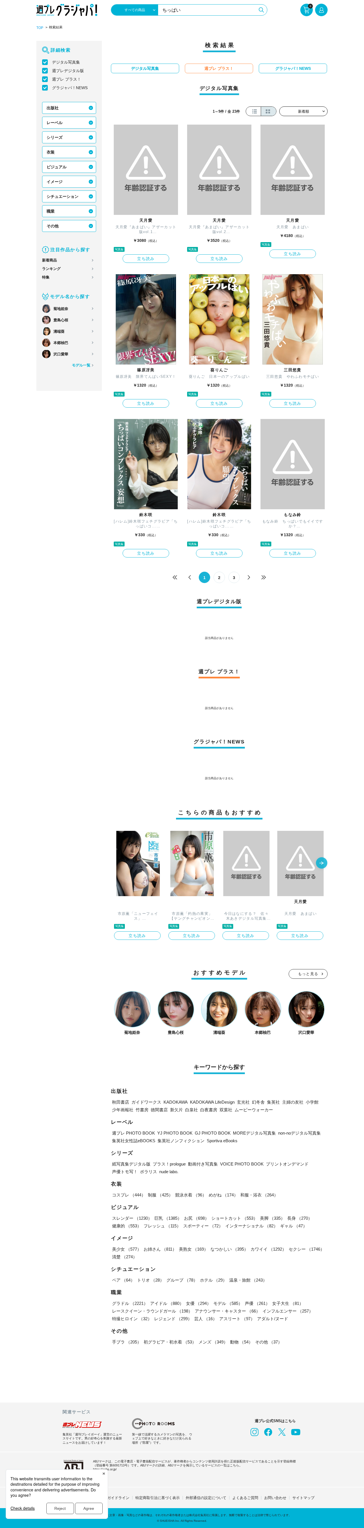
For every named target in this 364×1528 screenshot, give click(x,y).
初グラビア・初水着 (170, 1342)
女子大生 (287, 1303)
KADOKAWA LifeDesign (212, 1102)
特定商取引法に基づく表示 (157, 1498)
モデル (228, 1303)
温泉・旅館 (248, 1280)
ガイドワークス (146, 1102)
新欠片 (176, 1109)
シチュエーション (62, 196)
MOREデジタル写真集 (254, 1133)
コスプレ (129, 1194)
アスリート (237, 1318)
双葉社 (226, 1109)
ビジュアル (57, 167)
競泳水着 (190, 1194)
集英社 (273, 1102)
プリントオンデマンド (287, 1164)
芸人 (205, 1318)
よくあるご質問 (245, 1498)
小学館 (312, 1102)
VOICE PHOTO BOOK (242, 1164)
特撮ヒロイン (132, 1318)
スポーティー (203, 1225)
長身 (299, 1218)
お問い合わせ (275, 1498)
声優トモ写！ (125, 1171)
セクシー (306, 1249)
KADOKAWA (176, 1102)
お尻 (196, 1218)
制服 (160, 1194)
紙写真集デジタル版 (131, 1164)
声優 (257, 1303)
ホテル (213, 1280)
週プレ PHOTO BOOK (133, 1133)
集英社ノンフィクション (181, 1140)
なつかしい (229, 1249)
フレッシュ (162, 1225)
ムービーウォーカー (254, 1109)
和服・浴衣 (259, 1194)
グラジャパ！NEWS (70, 87)
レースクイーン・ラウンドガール (152, 1311)
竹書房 (142, 1109)
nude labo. (168, 1171)
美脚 (272, 1218)
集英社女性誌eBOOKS (133, 1140)
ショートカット (234, 1218)
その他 (53, 226)
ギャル (293, 1225)
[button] (322, 863)
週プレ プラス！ (66, 79)
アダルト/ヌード (272, 1318)
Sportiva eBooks (222, 1140)
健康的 (126, 1225)
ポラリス (148, 1171)
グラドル (130, 1303)
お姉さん (160, 1249)
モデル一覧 (81, 365)
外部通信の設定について (206, 1498)
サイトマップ (303, 1498)
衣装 (51, 152)
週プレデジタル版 (68, 70)
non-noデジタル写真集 (299, 1133)
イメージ (55, 181)
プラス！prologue (169, 1164)
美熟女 (193, 1249)
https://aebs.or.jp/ (105, 1469)
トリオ (150, 1280)
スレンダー (132, 1218)
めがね (223, 1194)
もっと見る (308, 974)
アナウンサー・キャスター (227, 1311)
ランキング (51, 269)
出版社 (53, 108)
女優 (198, 1303)
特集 (45, 277)
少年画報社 (122, 1109)
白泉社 (191, 1109)
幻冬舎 (258, 1102)
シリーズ (55, 137)
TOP (39, 28)
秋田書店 (120, 1102)
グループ (182, 1280)
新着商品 (49, 260)
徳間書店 (159, 1109)
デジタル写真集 (66, 62)
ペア (123, 1280)
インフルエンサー (287, 1311)
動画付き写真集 (203, 1164)
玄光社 (243, 1102)
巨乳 (168, 1218)
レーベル (55, 122)
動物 (241, 1342)
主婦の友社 (292, 1102)
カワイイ (268, 1249)
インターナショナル (251, 1225)
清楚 (124, 1256)
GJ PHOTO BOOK (213, 1133)
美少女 (126, 1249)
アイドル (167, 1303)
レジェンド (173, 1318)
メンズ (213, 1342)
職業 (51, 211)
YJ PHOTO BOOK (175, 1133)
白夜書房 (208, 1109)
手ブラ (126, 1342)
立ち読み (146, 258)
